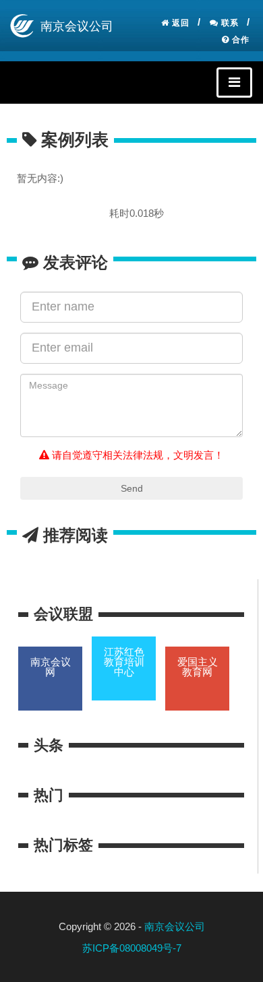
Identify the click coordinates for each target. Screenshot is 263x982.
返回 (179, 23)
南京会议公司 (174, 926)
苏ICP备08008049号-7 (131, 948)
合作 (239, 39)
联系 (228, 23)
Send (132, 488)
